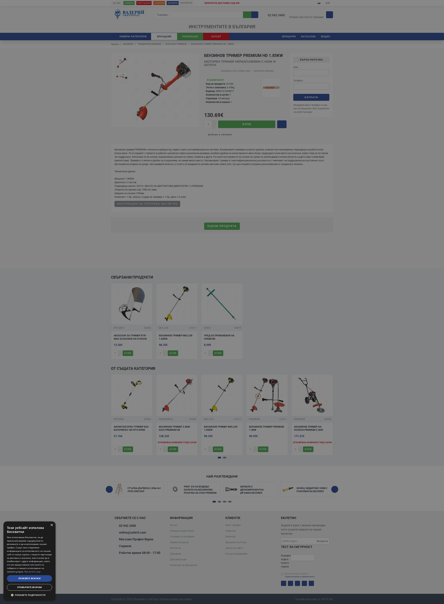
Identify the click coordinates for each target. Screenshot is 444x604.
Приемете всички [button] (29, 578)
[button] (29, 595)
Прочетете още (32, 571)
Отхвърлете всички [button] (29, 587)
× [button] (51, 525)
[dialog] (29, 561)
